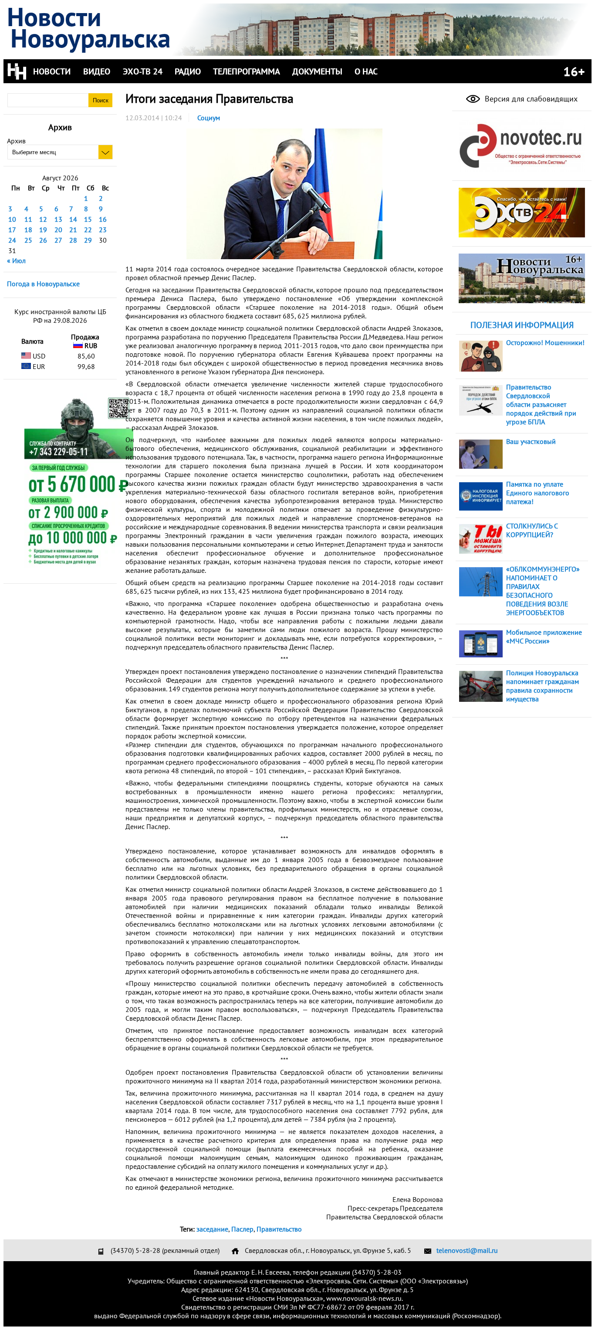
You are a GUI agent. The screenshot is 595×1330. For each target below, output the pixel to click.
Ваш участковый (531, 441)
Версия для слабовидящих (530, 99)
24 (12, 240)
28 (73, 240)
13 (58, 219)
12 (43, 219)
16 (103, 219)
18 (28, 229)
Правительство (279, 1229)
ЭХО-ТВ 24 (142, 71)
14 (73, 219)
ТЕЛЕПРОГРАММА (246, 71)
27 (58, 240)
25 (28, 240)
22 (88, 229)
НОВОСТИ (52, 71)
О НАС (366, 71)
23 (103, 229)
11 (28, 219)
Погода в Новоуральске (43, 283)
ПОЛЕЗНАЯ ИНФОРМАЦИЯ (522, 325)
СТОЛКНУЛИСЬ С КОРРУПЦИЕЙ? (532, 530)
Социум (208, 117)
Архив (16, 140)
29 (88, 240)
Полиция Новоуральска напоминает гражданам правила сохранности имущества (542, 685)
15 (88, 219)
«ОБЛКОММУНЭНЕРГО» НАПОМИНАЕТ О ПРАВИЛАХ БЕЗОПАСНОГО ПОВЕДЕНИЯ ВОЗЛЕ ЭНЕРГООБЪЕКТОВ (543, 591)
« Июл (16, 260)
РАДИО (188, 71)
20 (58, 229)
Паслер (242, 1229)
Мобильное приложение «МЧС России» (544, 636)
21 (73, 229)
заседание (212, 1229)
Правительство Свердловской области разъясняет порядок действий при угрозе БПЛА (541, 404)
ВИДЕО (96, 71)
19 (43, 229)
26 (43, 240)
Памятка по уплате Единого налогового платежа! (537, 493)
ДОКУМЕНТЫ (317, 71)
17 (12, 229)
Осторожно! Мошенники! (545, 342)
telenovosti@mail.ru (467, 1250)
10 (12, 219)
